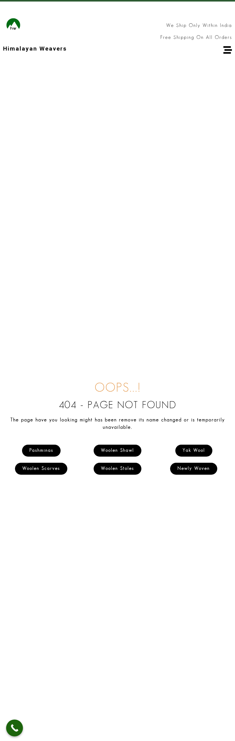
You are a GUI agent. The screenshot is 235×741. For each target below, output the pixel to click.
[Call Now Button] (14, 728)
